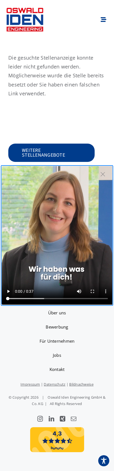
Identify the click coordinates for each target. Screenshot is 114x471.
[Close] (103, 174)
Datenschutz (54, 384)
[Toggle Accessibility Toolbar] (104, 461)
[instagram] (40, 419)
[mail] (73, 419)
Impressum (30, 384)
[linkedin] (51, 419)
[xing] (62, 419)
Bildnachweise (81, 384)
